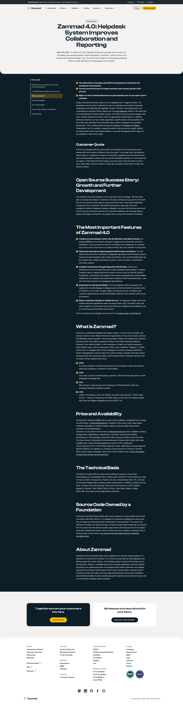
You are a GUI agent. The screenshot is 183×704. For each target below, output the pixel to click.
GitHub (108, 288)
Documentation (33, 663)
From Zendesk (99, 672)
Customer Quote (90, 145)
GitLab (98, 288)
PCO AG (110, 164)
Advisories (31, 655)
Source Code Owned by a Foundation (44, 109)
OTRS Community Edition (103, 652)
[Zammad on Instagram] (103, 690)
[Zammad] (34, 8)
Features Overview (34, 652)
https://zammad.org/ (99, 423)
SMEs (62, 666)
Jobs (128, 658)
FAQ (28, 667)
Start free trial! (149, 8)
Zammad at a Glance (35, 649)
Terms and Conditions (153, 698)
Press (128, 663)
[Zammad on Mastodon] (79, 690)
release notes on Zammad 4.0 (129, 313)
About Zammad (36, 114)
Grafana (127, 125)
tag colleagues (121, 111)
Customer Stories (67, 677)
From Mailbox (98, 677)
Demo (137, 8)
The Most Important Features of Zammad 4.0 (46, 91)
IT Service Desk (66, 655)
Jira (94, 663)
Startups (63, 669)
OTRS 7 (96, 649)
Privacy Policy (136, 698)
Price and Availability (38, 100)
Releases (30, 658)
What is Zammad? (38, 96)
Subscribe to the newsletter (124, 620)
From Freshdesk (99, 674)
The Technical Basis (38, 105)
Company (130, 649)
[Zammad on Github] (91, 690)
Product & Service (67, 649)
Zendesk (96, 655)
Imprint (129, 666)
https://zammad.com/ (117, 432)
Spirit (128, 655)
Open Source (131, 652)
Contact (129, 660)
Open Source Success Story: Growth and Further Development (45, 86)
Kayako (96, 660)
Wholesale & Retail (67, 652)
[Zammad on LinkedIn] (85, 690)
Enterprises (64, 663)
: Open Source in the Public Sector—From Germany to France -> (53, 2)
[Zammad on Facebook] (97, 690)
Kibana (136, 125)
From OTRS (97, 680)
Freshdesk (97, 658)
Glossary (30, 671)
